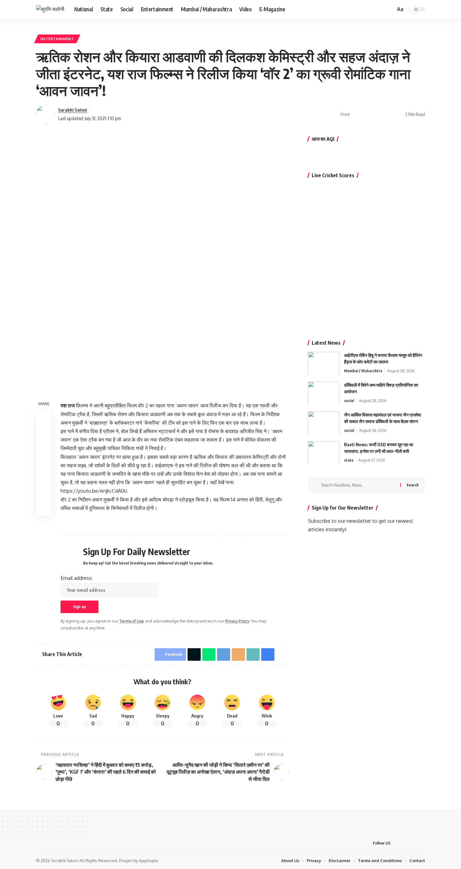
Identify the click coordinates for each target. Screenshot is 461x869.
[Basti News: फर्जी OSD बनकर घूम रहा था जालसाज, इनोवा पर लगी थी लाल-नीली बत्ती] (323, 452)
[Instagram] (380, 9)
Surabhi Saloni (72, 110)
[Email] (238, 654)
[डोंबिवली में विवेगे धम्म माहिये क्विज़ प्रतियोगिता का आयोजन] (323, 393)
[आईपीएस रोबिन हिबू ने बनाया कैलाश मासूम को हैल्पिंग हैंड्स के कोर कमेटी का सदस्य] (323, 363)
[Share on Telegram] (43, 462)
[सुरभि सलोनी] (50, 9)
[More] (395, 114)
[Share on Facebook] (356, 114)
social (349, 400)
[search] (389, 9)
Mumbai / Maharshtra (363, 370)
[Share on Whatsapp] (43, 447)
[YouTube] (373, 9)
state (348, 459)
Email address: (77, 578)
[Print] (385, 114)
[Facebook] (360, 9)
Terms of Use (131, 620)
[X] (366, 9)
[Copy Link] (376, 114)
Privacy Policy (237, 620)
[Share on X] (366, 114)
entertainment (57, 38)
